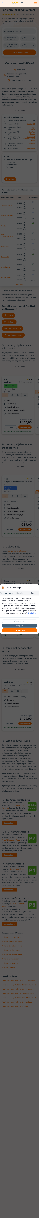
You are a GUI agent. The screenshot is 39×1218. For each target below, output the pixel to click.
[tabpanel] (19, 605)
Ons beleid (32, 613)
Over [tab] (32, 593)
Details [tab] (19, 593)
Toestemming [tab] (6, 593)
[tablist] (19, 592)
